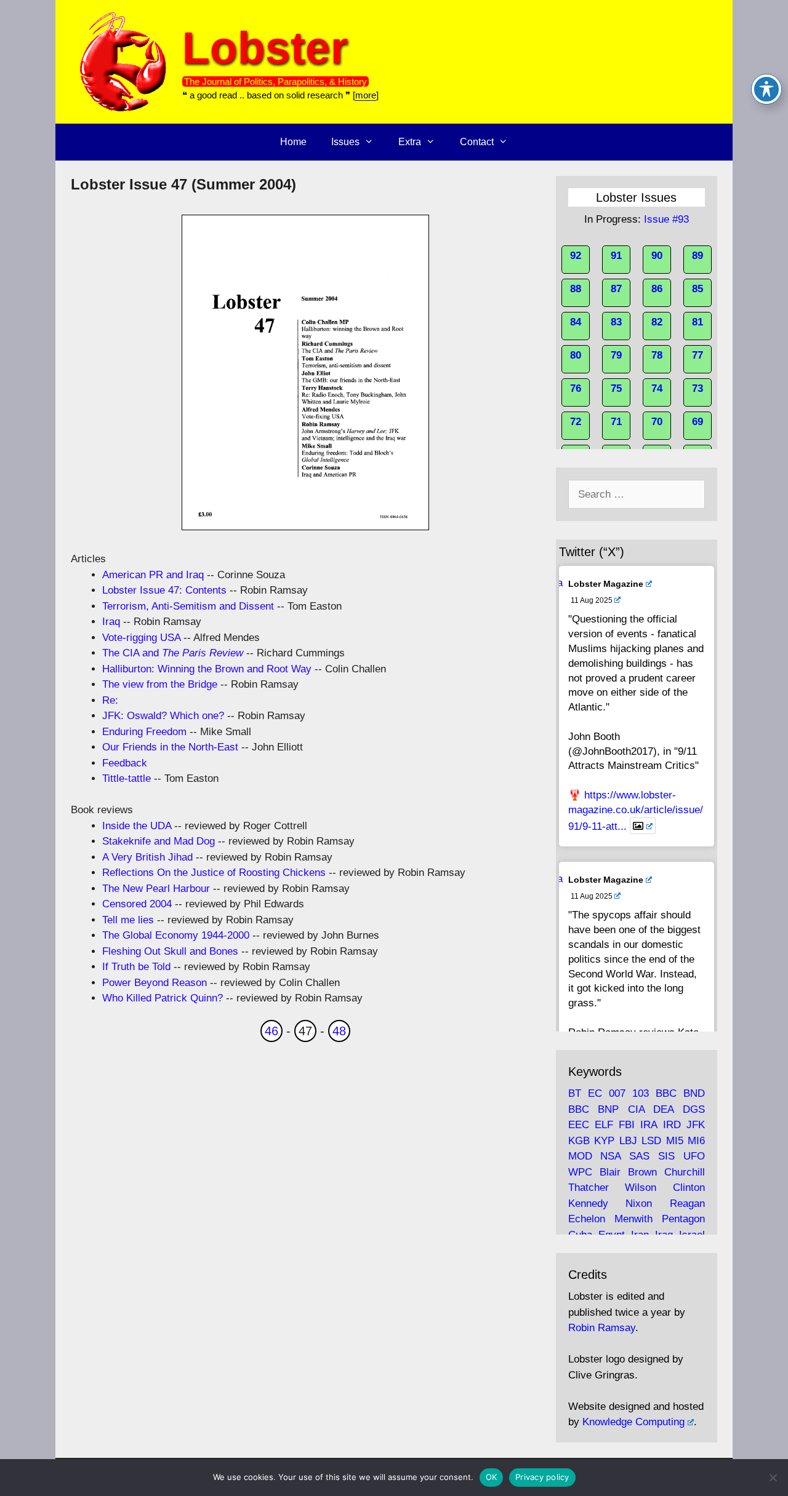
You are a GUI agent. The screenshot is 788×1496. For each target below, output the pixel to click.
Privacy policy (542, 1477)
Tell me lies (128, 920)
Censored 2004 (137, 904)
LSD (651, 1141)
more (365, 95)
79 (616, 355)
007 (617, 1093)
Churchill (684, 1172)
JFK (695, 1125)
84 (575, 322)
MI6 (696, 1141)
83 (616, 322)
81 (697, 322)
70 (656, 422)
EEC (578, 1125)
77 (697, 355)
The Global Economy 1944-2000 (175, 935)
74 (656, 388)
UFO (694, 1156)
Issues (345, 142)
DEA (663, 1109)
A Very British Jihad (147, 857)
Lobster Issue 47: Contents (164, 590)
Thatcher (588, 1187)
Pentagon (683, 1219)
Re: (110, 700)
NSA (610, 1156)
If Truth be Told (136, 967)
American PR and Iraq (153, 575)
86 (656, 289)
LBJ (628, 1141)
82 (656, 322)
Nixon (638, 1203)
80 (575, 355)
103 (640, 1093)
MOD (580, 1156)
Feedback (124, 763)
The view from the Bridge (159, 684)
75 (616, 388)
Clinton (689, 1187)
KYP (604, 1141)
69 (697, 422)
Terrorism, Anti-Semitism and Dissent (188, 606)
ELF (604, 1125)
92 (575, 255)
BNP (608, 1109)
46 (271, 1031)
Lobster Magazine (605, 584)
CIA (636, 1109)
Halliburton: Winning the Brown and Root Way (207, 669)
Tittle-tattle (126, 778)
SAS (639, 1156)
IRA (648, 1125)
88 (575, 289)
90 (656, 255)
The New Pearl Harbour (156, 888)
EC (595, 1093)
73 (697, 388)
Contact (477, 142)
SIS (666, 1156)
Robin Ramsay (601, 1328)
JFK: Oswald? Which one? (163, 716)
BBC (666, 1093)
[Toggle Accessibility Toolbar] (766, 89)
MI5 (674, 1141)
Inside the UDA (136, 826)
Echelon (586, 1219)
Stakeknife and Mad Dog (158, 841)
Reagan (687, 1203)
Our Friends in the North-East (170, 747)
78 (656, 355)
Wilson (640, 1187)
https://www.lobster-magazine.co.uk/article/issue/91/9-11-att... (635, 810)
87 (616, 289)
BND (694, 1093)
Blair (610, 1172)
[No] (772, 1477)
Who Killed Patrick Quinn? (162, 998)
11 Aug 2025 (592, 600)
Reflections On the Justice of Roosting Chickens (214, 872)
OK (491, 1477)
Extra (409, 142)
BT (574, 1093)
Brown (642, 1172)
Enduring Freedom (144, 732)
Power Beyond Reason (154, 983)
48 (339, 1031)
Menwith (633, 1219)
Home (293, 142)
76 (575, 388)
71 (616, 422)
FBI (627, 1125)
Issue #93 (666, 219)
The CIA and (172, 653)
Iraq (111, 621)
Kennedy (588, 1203)
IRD (672, 1125)
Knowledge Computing (633, 1422)
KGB (579, 1141)
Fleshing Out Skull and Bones (170, 951)
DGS (694, 1109)
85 (697, 289)
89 (697, 255)
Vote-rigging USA (141, 637)
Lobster (265, 48)
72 (575, 422)
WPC (580, 1172)
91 (616, 255)
